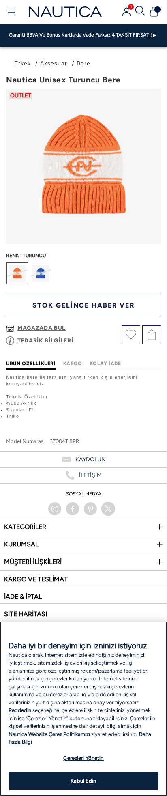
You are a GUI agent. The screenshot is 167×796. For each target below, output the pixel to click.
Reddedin (20, 710)
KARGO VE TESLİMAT (36, 579)
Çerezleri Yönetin (83, 758)
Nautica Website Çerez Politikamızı (50, 734)
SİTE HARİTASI (25, 614)
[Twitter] (108, 509)
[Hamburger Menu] (11, 13)
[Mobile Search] (140, 11)
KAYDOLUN (90, 459)
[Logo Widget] (65, 11)
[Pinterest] (90, 509)
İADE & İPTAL (23, 596)
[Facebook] (72, 509)
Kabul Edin (83, 781)
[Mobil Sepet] (154, 11)
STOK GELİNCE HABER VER (83, 305)
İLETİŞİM (90, 475)
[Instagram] (55, 509)
